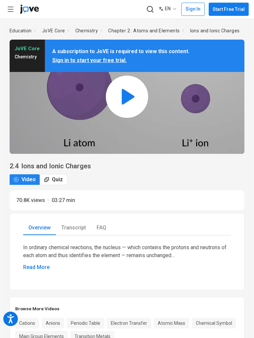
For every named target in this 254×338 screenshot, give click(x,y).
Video (28, 179)
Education (21, 30)
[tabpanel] (127, 257)
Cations (27, 323)
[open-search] (150, 9)
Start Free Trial (229, 9)
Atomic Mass (171, 323)
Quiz (57, 179)
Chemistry (86, 30)
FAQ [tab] (101, 227)
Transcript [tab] (73, 227)
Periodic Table (85, 323)
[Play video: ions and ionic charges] (127, 96)
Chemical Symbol (214, 323)
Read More (36, 267)
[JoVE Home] (29, 9)
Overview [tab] (39, 227)
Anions (53, 323)
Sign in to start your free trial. (89, 60)
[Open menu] (10, 9)
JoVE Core (53, 30)
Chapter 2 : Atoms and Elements (144, 30)
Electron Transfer (129, 323)
